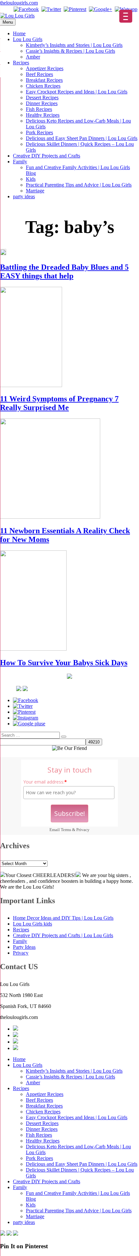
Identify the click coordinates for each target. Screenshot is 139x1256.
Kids (31, 179)
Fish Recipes (39, 109)
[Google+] (100, 9)
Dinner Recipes (42, 103)
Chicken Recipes (43, 86)
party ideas (24, 196)
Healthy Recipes (42, 115)
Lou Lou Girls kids (32, 923)
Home (19, 33)
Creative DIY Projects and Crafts (46, 155)
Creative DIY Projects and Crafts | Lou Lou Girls (63, 935)
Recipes (21, 62)
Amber (33, 57)
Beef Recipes (39, 74)
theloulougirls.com (19, 2)
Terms (66, 829)
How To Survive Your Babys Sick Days (63, 662)
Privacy (83, 829)
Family (20, 161)
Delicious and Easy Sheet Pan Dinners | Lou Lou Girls (81, 138)
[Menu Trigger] (125, 16)
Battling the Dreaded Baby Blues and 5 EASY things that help (64, 271)
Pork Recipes (39, 132)
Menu (8, 22)
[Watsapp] (126, 9)
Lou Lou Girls (27, 39)
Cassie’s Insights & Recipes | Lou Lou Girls (70, 51)
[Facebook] (26, 9)
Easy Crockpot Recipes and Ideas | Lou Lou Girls (76, 91)
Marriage (35, 190)
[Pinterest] (75, 9)
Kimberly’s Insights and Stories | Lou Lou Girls (74, 45)
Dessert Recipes (42, 97)
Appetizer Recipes (44, 68)
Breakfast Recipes (44, 80)
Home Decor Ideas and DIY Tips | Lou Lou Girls (63, 918)
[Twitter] (51, 9)
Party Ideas (24, 947)
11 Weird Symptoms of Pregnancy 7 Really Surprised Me (59, 403)
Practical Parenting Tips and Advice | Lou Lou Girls (79, 185)
